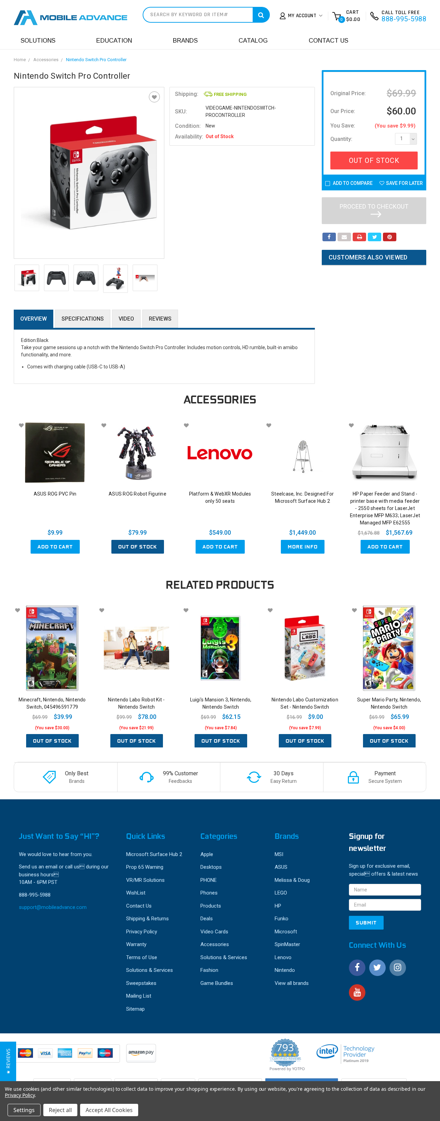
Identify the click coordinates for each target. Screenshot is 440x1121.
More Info (303, 546)
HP (278, 906)
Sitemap (135, 1009)
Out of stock (137, 546)
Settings (24, 1110)
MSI (279, 854)
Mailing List (138, 996)
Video (126, 318)
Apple (206, 854)
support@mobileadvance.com (53, 907)
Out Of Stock (374, 160)
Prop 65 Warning (144, 867)
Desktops (211, 867)
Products (210, 906)
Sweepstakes (141, 983)
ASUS (281, 867)
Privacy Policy (141, 932)
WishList (135, 893)
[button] (8, 1061)
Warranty (136, 944)
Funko (281, 918)
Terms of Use (141, 957)
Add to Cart (55, 546)
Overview (33, 318)
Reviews (160, 318)
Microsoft (286, 932)
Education (114, 40)
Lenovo (283, 957)
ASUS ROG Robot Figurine (137, 494)
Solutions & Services (149, 970)
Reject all (60, 1110)
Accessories (45, 59)
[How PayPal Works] (67, 1056)
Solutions (38, 40)
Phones (209, 893)
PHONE (208, 880)
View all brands (292, 983)
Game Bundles (216, 983)
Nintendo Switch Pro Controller (96, 59)
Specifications (83, 318)
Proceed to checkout (374, 206)
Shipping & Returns (147, 918)
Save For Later (404, 183)
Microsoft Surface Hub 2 (154, 854)
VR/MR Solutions (145, 880)
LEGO (281, 893)
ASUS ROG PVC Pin (55, 494)
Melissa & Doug (292, 880)
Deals (206, 918)
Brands (185, 40)
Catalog (253, 40)
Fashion (209, 970)
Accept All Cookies (109, 1110)
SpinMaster (287, 944)
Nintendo (285, 970)
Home (20, 59)
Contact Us (328, 40)
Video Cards (214, 932)
